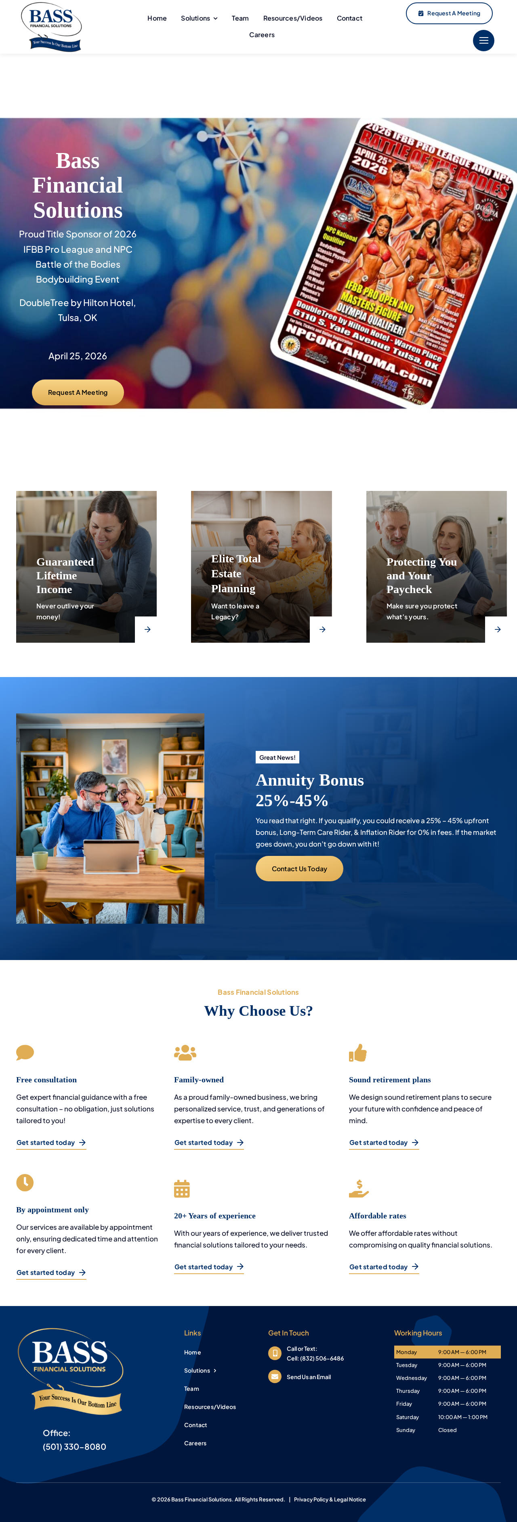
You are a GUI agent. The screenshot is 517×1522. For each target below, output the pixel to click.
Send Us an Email (309, 1376)
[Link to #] (483, 40)
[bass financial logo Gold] (70, 1327)
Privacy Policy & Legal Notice (330, 1499)
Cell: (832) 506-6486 (315, 1358)
